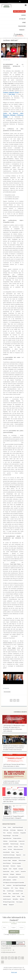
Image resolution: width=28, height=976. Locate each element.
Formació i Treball (7, 860)
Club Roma (11, 94)
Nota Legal (14, 972)
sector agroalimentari (13, 877)
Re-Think (10, 849)
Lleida (23, 896)
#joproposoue (20, 830)
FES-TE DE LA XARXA (19, 11)
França (16, 888)
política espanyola (7, 879)
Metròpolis (14, 860)
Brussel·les (23, 871)
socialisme (8, 885)
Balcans (5, 893)
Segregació (11, 904)
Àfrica (9, 893)
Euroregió (21, 868)
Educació (16, 846)
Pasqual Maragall (6, 835)
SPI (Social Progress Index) (9, 901)
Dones (17, 852)
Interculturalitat (7, 691)
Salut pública (15, 899)
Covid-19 (17, 871)
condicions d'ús (20, 934)
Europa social (21, 841)
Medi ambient (6, 866)
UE (25, 830)
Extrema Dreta (6, 871)
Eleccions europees (16, 863)
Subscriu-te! (14, 931)
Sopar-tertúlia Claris (7, 838)
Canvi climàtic (15, 835)
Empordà (15, 868)
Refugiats (12, 874)
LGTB (22, 893)
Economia (10, 846)
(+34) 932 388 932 (6, 950)
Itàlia (4, 890)
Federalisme (22, 877)
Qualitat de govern (7, 899)
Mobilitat (5, 877)
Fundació (21, 29)
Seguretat (5, 868)
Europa (4, 827)
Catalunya (5, 841)
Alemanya (22, 888)
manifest (14, 879)
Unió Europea (13, 830)
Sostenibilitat (6, 843)
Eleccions (22, 843)
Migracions (18, 855)
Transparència (6, 888)
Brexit (10, 868)
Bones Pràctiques (7, 863)
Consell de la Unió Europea (9, 855)
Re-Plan (18, 896)
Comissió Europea (13, 841)
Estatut (13, 896)
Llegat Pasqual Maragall (18, 827)
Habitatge (5, 904)
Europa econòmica (17, 838)
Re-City (21, 846)
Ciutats (9, 827)
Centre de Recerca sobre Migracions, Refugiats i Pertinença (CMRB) (13, 115)
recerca (4, 849)
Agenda (23, 15)
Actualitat (22, 19)
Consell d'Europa (19, 890)
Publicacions (22, 26)
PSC (4, 885)
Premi (4, 832)
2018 (12, 888)
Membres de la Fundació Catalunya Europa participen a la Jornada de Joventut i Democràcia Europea (13, 747)
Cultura (4, 846)
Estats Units (5, 874)
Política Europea (22, 860)
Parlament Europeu (14, 843)
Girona (12, 871)
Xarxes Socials (16, 893)
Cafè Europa (5, 830)
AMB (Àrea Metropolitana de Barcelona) (11, 857)
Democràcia (16, 832)
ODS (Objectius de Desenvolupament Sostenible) (13, 882)
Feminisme (13, 866)
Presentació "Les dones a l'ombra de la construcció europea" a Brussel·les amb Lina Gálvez (14, 799)
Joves (24, 855)
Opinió (24, 22)
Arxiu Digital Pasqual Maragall (19, 885)
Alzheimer (22, 899)
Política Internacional (18, 849)
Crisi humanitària (6, 896)
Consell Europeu (10, 890)
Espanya (19, 866)
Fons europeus (19, 901)
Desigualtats (23, 832)
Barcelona (9, 832)
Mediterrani (18, 874)
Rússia (12, 852)
